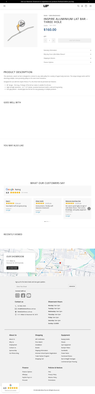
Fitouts (63, 342)
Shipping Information (41, 350)
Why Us (11, 342)
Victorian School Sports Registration (46, 353)
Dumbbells (64, 350)
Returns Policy (52, 377)
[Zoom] (20, 30)
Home (45, 15)
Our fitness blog (14, 353)
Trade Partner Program (42, 356)
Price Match (38, 342)
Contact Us (12, 348)
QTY (45, 36)
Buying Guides (65, 339)
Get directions (12, 268)
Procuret (24, 380)
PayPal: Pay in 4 (27, 377)
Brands (37, 348)
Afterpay (24, 374)
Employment (13, 345)
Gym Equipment (66, 345)
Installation (38, 345)
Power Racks (65, 353)
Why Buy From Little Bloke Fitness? (54, 54)
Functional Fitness (66, 356)
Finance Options (48, 62)
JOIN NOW (72, 286)
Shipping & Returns (49, 58)
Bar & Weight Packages (68, 359)
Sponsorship (13, 350)
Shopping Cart (39, 359)
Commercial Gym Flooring (69, 362)
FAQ (49, 372)
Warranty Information (50, 50)
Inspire (46, 25)
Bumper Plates (65, 348)
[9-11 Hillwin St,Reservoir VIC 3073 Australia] (47, 262)
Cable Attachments (54, 15)
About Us (12, 339)
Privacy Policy (52, 374)
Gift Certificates (40, 339)
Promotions (51, 380)
